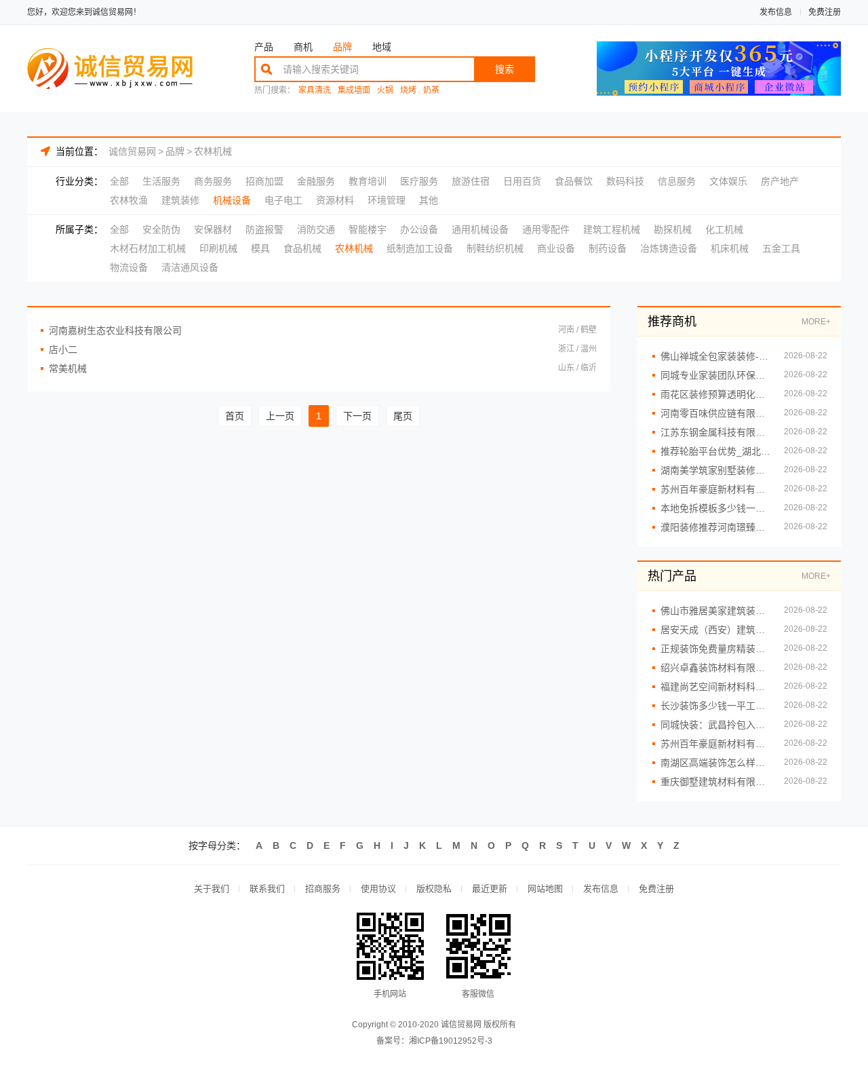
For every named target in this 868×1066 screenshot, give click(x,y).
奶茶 (431, 90)
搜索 (504, 69)
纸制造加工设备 (420, 248)
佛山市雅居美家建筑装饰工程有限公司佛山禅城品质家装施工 (715, 610)
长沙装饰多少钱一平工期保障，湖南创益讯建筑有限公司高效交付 (715, 705)
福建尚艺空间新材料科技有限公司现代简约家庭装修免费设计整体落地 (715, 686)
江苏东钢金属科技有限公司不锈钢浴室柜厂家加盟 (715, 432)
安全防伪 (161, 229)
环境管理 (387, 200)
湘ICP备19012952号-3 (450, 1041)
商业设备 (556, 248)
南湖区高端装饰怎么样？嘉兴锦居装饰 (715, 762)
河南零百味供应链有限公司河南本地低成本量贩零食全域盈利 (715, 413)
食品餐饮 (574, 181)
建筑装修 (180, 200)
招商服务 (322, 888)
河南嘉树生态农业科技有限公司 (115, 330)
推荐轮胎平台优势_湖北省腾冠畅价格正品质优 (715, 451)
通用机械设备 (480, 229)
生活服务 (161, 181)
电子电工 (283, 200)
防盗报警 (264, 229)
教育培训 (368, 181)
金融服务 (316, 181)
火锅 (385, 90)
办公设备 (419, 229)
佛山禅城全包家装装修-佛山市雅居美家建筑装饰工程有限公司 (715, 356)
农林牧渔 (129, 200)
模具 (260, 248)
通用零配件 (546, 229)
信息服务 (677, 181)
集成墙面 (354, 90)
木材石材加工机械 (148, 248)
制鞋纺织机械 (495, 248)
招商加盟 (264, 181)
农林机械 (213, 151)
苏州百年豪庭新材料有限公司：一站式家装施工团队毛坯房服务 (715, 489)
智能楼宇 (368, 229)
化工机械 (724, 229)
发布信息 (776, 12)
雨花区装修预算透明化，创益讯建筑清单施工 (715, 394)
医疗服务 (419, 181)
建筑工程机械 (611, 229)
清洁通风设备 (189, 267)
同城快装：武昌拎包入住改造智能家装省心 (715, 724)
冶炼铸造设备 (668, 248)
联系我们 (267, 888)
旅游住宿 (471, 181)
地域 (381, 46)
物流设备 (129, 267)
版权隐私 (434, 888)
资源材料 (335, 200)
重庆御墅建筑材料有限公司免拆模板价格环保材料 (715, 781)
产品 (263, 46)
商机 (303, 46)
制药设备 (608, 248)
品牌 (342, 46)
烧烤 (408, 90)
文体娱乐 (728, 181)
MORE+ (816, 321)
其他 (428, 200)
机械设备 (232, 200)
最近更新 (489, 888)
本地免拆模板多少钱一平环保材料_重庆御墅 (715, 508)
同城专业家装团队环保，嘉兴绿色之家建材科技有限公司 (715, 375)
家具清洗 (314, 90)
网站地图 (545, 888)
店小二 (63, 349)
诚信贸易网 (132, 151)
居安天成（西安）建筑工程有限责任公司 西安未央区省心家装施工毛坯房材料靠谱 (715, 629)
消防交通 (316, 229)
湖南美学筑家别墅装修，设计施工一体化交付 (715, 470)
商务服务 (213, 181)
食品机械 (302, 248)
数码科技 (625, 181)
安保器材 (213, 229)
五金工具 (781, 248)
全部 (119, 181)
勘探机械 (673, 229)
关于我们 (211, 888)
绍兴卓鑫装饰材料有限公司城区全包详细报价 (715, 667)
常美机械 (68, 368)
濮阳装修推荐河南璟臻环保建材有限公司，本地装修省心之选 (715, 527)
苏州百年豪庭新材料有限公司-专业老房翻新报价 (715, 743)
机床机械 (730, 248)
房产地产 (780, 181)
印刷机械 (218, 248)
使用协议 (378, 888)
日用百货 (522, 181)
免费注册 (824, 12)
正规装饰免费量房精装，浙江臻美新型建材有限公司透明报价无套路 (715, 648)
